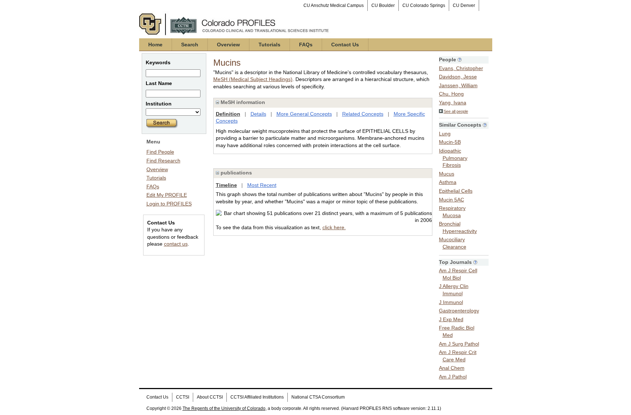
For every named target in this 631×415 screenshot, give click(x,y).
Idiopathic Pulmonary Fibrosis (453, 158)
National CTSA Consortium (318, 397)
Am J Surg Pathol (459, 344)
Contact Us (345, 44)
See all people (456, 111)
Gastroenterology (459, 311)
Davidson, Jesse (458, 77)
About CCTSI (210, 397)
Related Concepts (362, 114)
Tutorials (269, 44)
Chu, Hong (451, 94)
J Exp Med (451, 319)
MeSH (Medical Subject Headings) (252, 79)
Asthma (447, 182)
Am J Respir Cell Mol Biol (458, 274)
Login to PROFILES (169, 204)
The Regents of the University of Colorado (224, 408)
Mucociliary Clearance (452, 243)
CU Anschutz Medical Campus (333, 5)
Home (155, 44)
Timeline (226, 185)
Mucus (446, 174)
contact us (176, 244)
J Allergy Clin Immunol (454, 289)
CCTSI (182, 397)
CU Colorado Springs (423, 5)
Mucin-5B (450, 142)
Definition (228, 114)
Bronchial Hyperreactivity (458, 227)
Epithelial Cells (456, 191)
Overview (228, 44)
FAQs (306, 44)
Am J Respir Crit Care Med (458, 355)
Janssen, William (458, 85)
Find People (160, 152)
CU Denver (464, 5)
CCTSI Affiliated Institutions (257, 397)
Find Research (163, 161)
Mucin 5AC (451, 200)
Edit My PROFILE (166, 195)
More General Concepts (304, 114)
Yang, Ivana (452, 102)
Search (189, 44)
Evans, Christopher (461, 68)
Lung (445, 134)
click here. (334, 227)
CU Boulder (383, 5)
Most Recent (261, 185)
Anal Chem (451, 368)
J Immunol (451, 302)
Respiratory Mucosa (452, 211)
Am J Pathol (453, 377)
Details (258, 114)
